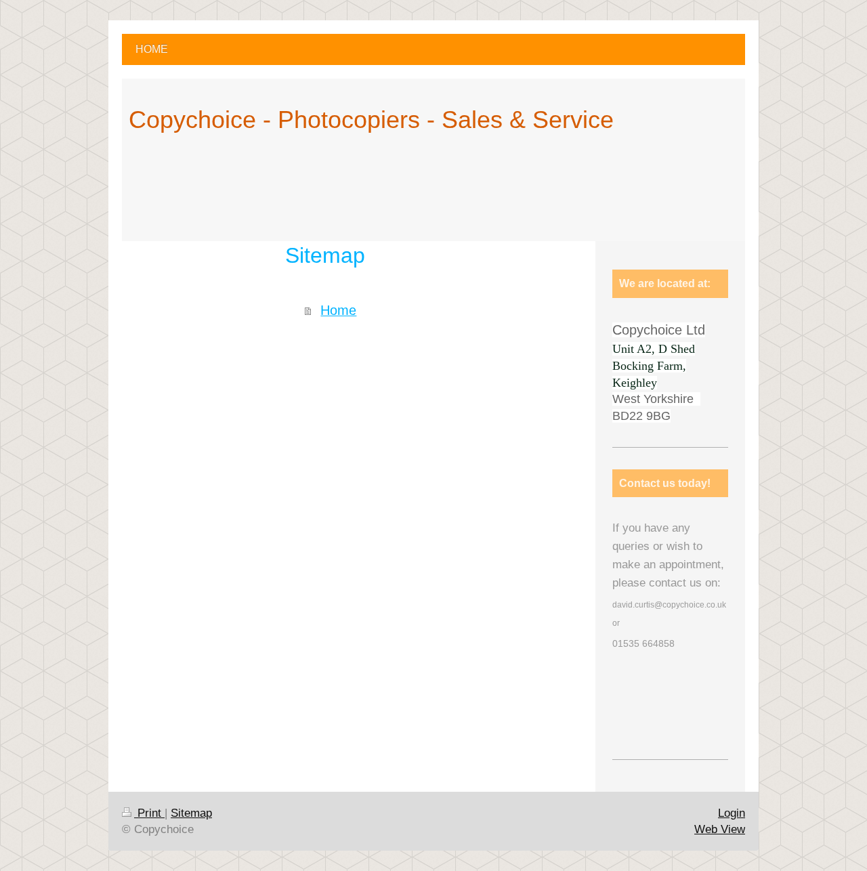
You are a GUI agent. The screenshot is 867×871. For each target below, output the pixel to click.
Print (149, 813)
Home (338, 310)
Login (731, 813)
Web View (719, 829)
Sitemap (191, 813)
